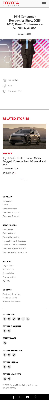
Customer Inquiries (11, 294)
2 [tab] (24, 179)
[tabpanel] (24, 150)
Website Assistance (11, 301)
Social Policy (8, 269)
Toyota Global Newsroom (14, 244)
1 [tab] (21, 179)
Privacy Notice (9, 277)
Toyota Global (9, 233)
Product (7, 153)
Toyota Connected (11, 237)
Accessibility (8, 273)
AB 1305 (6, 280)
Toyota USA (8, 229)
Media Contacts (10, 297)
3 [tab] (27, 179)
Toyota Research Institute (14, 240)
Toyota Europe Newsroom (14, 248)
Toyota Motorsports (11, 212)
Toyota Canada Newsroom (15, 252)
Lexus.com (7, 204)
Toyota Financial (10, 208)
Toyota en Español (11, 216)
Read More (8, 173)
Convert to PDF (14, 91)
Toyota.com (8, 200)
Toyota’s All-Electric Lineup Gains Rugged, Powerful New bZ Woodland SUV (24, 161)
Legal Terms (8, 265)
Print (10, 85)
